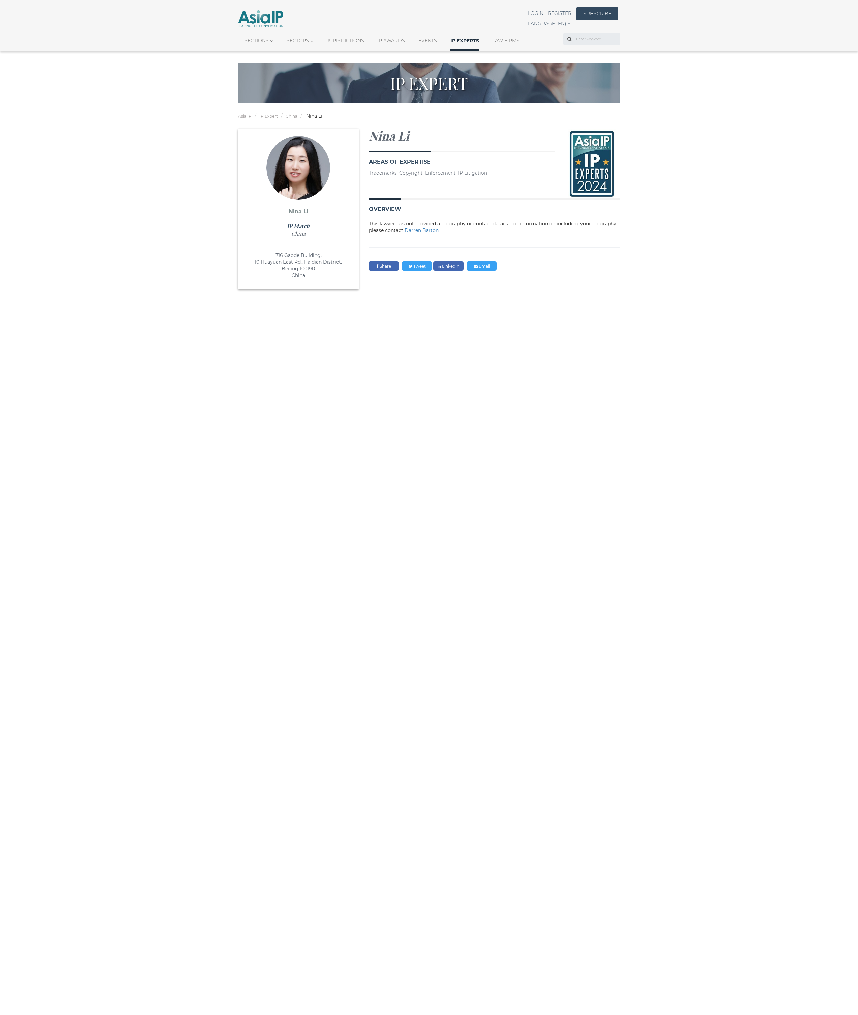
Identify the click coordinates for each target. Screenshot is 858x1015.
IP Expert (268, 116)
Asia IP (245, 116)
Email (484, 266)
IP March (298, 225)
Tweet (419, 266)
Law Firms (505, 41)
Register (559, 13)
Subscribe (597, 14)
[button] (549, 23)
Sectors (298, 41)
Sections (257, 41)
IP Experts (464, 41)
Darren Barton (422, 230)
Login (535, 13)
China (291, 116)
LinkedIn (450, 266)
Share (385, 266)
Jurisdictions (345, 41)
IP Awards (391, 41)
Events (427, 41)
